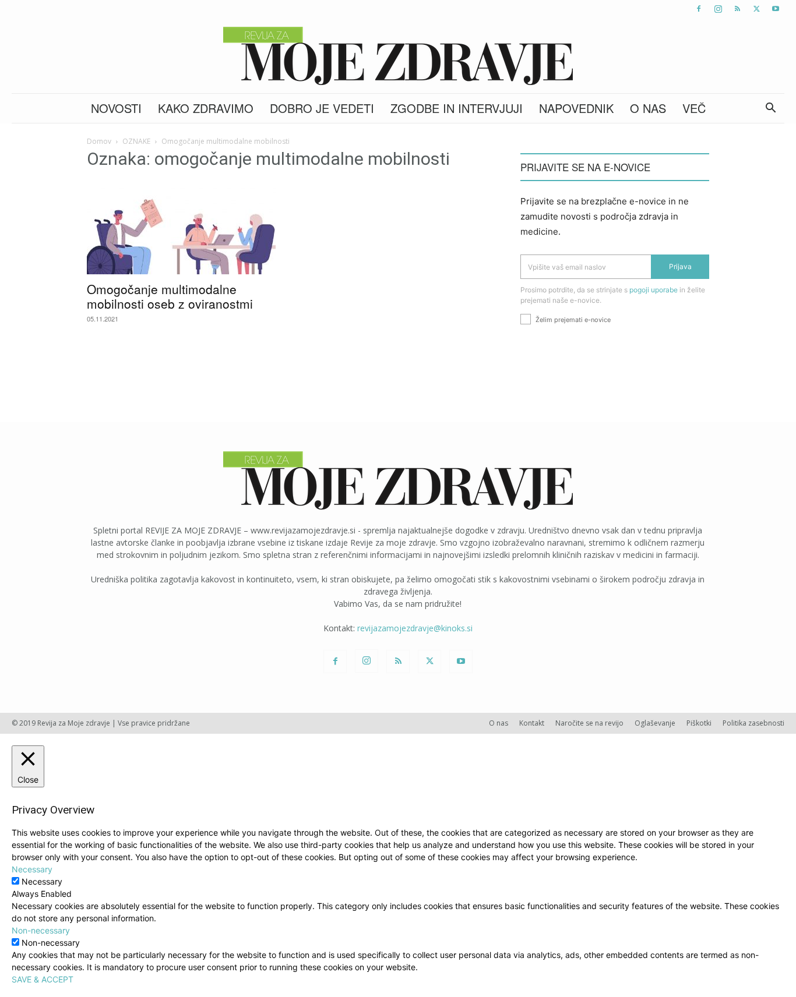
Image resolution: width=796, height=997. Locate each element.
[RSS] (737, 8)
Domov (99, 141)
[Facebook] (698, 8)
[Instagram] (718, 8)
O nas (648, 108)
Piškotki (699, 723)
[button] (770, 109)
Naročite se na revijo (589, 723)
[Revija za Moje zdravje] (398, 56)
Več (694, 108)
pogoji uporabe (653, 289)
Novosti (116, 108)
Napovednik (576, 108)
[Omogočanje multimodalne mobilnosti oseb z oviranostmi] (181, 227)
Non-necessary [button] (41, 930)
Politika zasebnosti (753, 723)
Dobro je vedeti (322, 108)
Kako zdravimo (205, 108)
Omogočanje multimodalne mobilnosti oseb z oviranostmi (170, 296)
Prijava (680, 266)
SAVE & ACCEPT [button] (42, 979)
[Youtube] (775, 8)
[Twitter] (756, 8)
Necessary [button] (32, 869)
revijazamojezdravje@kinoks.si (415, 628)
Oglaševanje (655, 723)
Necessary (42, 881)
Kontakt (531, 723)
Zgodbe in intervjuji (456, 108)
